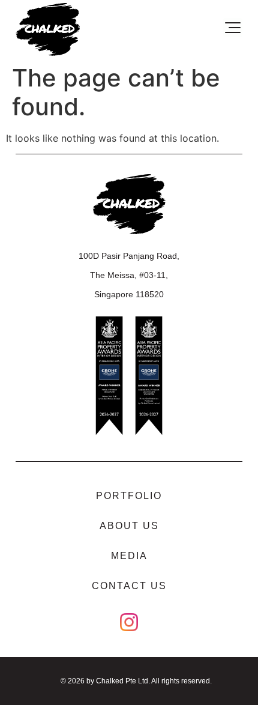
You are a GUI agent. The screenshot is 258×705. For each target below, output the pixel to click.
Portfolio (129, 496)
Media (129, 556)
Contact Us (129, 586)
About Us (129, 526)
